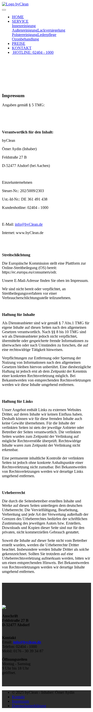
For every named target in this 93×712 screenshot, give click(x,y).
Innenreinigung (24, 26)
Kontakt (18, 697)
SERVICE (20, 21)
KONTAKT (21, 48)
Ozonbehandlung (25, 39)
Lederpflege (46, 35)
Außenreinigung (24, 30)
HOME (18, 17)
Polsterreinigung (24, 35)
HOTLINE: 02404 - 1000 (33, 52)
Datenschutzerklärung (29, 706)
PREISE (18, 43)
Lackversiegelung (51, 30)
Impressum (20, 701)
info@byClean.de (29, 224)
